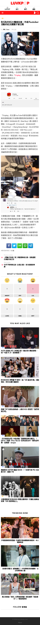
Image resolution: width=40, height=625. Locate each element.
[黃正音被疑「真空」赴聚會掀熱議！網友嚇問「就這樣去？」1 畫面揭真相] (20, 584)
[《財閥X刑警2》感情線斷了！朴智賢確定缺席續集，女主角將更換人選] (20, 556)
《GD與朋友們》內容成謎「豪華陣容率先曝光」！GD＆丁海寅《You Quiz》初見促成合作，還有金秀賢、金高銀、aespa (20, 441)
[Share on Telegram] (30, 245)
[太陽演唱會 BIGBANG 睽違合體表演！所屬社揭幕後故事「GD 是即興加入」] (20, 486)
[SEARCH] (38, 13)
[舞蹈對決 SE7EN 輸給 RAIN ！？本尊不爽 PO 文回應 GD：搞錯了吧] (20, 457)
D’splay (17, 75)
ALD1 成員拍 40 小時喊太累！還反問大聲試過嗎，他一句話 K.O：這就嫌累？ (19, 352)
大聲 (12, 250)
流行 (17, 9)
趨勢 (34, 9)
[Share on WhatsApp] (25, 245)
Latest (7, 9)
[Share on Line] (19, 245)
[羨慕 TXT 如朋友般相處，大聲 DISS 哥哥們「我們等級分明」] (20, 396)
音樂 (3, 377)
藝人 (3, 496)
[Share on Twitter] (14, 245)
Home (20, 622)
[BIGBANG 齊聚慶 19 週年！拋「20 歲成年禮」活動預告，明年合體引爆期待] (20, 367)
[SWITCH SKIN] (34, 13)
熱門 (25, 9)
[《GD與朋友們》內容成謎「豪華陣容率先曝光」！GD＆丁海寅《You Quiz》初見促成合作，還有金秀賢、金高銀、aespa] (20, 426)
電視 (3, 347)
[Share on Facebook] (8, 245)
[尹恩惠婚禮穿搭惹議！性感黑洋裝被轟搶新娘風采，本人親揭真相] (20, 527)
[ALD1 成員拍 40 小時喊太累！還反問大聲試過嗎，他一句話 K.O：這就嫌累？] (20, 338)
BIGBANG (6, 250)
